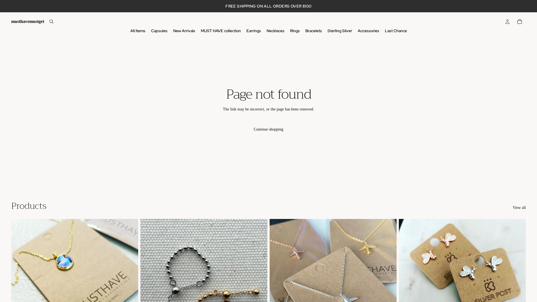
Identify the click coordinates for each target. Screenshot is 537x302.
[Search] (51, 21)
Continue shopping (268, 129)
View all (519, 208)
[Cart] (520, 21)
